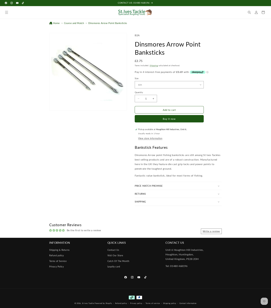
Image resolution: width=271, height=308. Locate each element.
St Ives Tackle (88, 303)
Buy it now (169, 118)
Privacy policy (136, 303)
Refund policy (56, 255)
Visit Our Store (115, 255)
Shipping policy (169, 303)
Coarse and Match (74, 23)
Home (56, 23)
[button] (6, 12)
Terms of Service (58, 261)
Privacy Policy (56, 266)
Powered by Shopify (103, 303)
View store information (150, 138)
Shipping (154, 65)
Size (137, 78)
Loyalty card (113, 266)
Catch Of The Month (118, 261)
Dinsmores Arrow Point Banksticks (107, 23)
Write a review (211, 231)
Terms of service (153, 303)
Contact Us (113, 250)
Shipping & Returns (59, 250)
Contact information (188, 303)
